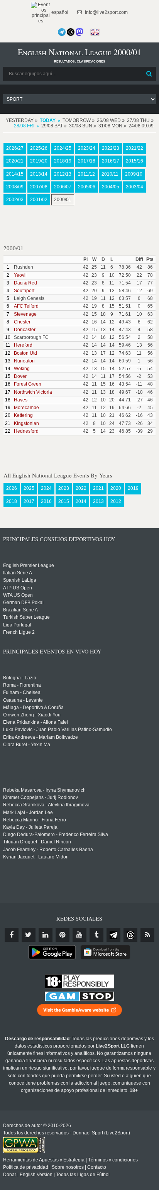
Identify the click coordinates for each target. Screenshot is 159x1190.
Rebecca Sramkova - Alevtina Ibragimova (46, 804)
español (59, 12)
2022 (81, 488)
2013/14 (38, 174)
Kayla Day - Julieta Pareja (30, 827)
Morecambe (26, 407)
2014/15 (15, 174)
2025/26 (38, 148)
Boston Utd (25, 353)
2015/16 (134, 161)
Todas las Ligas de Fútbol (83, 1174)
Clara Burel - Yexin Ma (26, 744)
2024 (46, 488)
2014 (81, 501)
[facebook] (12, 935)
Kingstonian (26, 423)
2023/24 (86, 148)
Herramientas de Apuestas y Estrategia (44, 1160)
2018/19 (62, 161)
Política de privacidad (25, 1167)
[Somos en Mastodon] (79, 32)
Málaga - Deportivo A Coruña (33, 707)
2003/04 (134, 187)
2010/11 (109, 174)
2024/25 (62, 148)
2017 (29, 501)
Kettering (23, 415)
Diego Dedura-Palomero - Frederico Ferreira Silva (55, 834)
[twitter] (29, 935)
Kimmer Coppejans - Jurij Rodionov (40, 797)
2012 (115, 501)
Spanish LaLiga (19, 580)
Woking (22, 368)
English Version (36, 1174)
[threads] (130, 935)
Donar (9, 1174)
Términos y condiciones (113, 1160)
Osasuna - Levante (23, 700)
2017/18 (86, 161)
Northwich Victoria (33, 392)
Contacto (96, 1167)
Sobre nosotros (68, 1167)
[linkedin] (45, 935)
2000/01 (62, 199)
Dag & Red (25, 283)
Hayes (20, 400)
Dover (20, 376)
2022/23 (110, 148)
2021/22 (134, 148)
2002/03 (15, 199)
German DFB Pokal (23, 602)
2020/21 (15, 161)
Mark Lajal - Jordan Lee (28, 812)
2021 (98, 488)
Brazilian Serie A (20, 610)
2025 (29, 488)
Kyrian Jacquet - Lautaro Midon (36, 857)
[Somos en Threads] (70, 32)
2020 (115, 488)
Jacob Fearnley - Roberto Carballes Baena (48, 849)
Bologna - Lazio (19, 677)
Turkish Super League (26, 617)
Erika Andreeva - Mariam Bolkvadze (40, 737)
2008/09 (15, 187)
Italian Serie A (17, 573)
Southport (24, 290)
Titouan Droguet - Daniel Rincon (37, 842)
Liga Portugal (17, 625)
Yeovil (20, 275)
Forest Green (27, 384)
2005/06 (86, 187)
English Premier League (28, 565)
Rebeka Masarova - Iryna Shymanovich (44, 790)
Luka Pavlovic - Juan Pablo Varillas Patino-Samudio (57, 729)
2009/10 (133, 174)
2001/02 (38, 199)
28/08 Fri (24, 126)
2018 (11, 501)
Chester (22, 322)
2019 (133, 488)
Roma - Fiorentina (22, 685)
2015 (63, 501)
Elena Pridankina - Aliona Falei (35, 722)
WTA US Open (18, 595)
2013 (98, 501)
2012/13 (62, 174)
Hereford (23, 345)
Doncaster (25, 329)
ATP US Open (17, 588)
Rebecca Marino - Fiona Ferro (34, 820)
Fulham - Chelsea (22, 692)
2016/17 (110, 161)
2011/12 (86, 174)
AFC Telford (26, 306)
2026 (11, 488)
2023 (63, 488)
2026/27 (15, 148)
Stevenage (25, 314)
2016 (46, 501)
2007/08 (38, 187)
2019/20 (38, 161)
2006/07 (62, 187)
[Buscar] (149, 73)
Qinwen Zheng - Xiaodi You (32, 715)
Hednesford (26, 431)
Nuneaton (24, 361)
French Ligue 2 (19, 632)
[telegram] (113, 935)
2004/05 (110, 187)
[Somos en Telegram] (62, 32)
